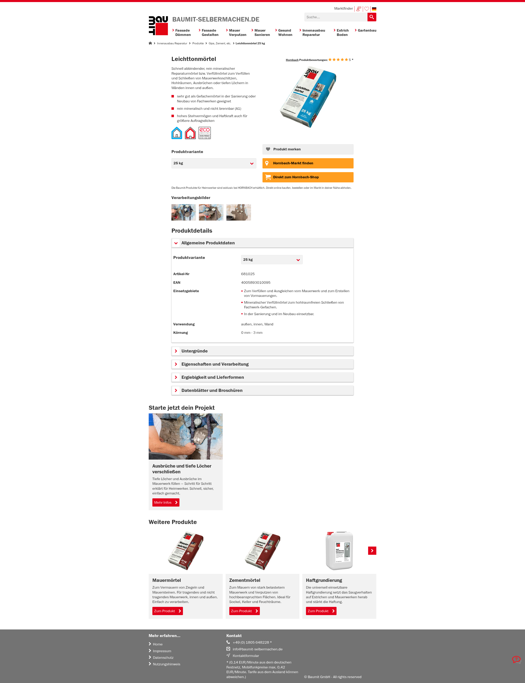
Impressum (162, 651)
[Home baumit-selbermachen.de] (158, 26)
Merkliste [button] (366, 9)
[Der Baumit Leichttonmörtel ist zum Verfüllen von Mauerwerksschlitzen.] (183, 219)
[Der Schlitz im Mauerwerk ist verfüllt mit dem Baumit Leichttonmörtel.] (238, 219)
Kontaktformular (246, 655)
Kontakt (358, 9)
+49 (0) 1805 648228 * (252, 642)
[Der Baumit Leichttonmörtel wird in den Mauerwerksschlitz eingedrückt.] (211, 219)
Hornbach (292, 60)
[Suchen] (372, 17)
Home (158, 644)
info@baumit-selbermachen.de (258, 649)
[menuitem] (185, 32)
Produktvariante (189, 257)
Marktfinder (343, 8)
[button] (374, 9)
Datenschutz (163, 657)
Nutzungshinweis (166, 664)
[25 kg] (308, 97)
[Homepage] (150, 44)
